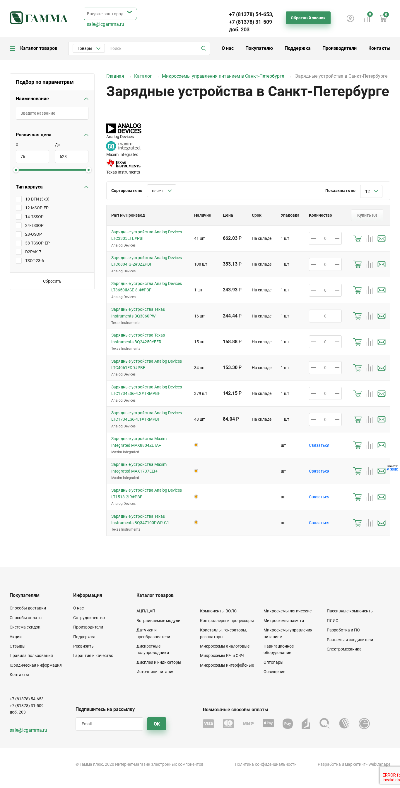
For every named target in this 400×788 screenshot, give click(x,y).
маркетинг (355, 764)
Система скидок (25, 627)
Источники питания (155, 671)
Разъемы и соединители (350, 639)
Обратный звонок (308, 18)
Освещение (274, 671)
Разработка (329, 764)
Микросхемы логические (288, 611)
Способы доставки (28, 608)
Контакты (379, 48)
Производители (339, 48)
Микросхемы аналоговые (224, 646)
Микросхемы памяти (284, 620)
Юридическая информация (36, 665)
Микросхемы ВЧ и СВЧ (222, 655)
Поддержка (298, 48)
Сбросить (52, 281)
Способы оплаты (26, 617)
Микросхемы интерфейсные (227, 665)
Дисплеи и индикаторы (158, 662)
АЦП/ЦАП (145, 611)
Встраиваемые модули (158, 620)
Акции (16, 636)
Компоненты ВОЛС (218, 611)
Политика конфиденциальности (266, 764)
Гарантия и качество (93, 655)
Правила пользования (31, 655)
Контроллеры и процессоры (227, 620)
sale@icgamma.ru (105, 24)
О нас (228, 48)
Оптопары (273, 662)
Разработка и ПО (343, 630)
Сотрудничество (89, 617)
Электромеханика (344, 649)
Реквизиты (84, 646)
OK (157, 724)
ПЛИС (332, 620)
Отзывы (17, 646)
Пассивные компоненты (350, 611)
